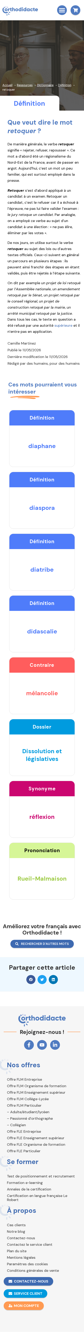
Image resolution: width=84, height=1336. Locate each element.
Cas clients (16, 1225)
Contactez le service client (29, 1244)
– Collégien (16, 1125)
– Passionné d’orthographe (30, 1118)
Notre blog (16, 1231)
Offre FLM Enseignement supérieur (36, 1092)
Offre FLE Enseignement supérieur (35, 1138)
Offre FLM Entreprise (24, 1079)
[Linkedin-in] (55, 1045)
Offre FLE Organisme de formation (36, 1144)
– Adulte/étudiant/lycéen (28, 1112)
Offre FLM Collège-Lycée (28, 1099)
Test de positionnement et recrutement (41, 1176)
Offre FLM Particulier (24, 1105)
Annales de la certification (29, 1189)
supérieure (63, 325)
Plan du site (17, 1251)
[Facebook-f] (29, 1045)
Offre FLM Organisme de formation (36, 1086)
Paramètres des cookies (27, 1264)
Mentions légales (21, 1257)
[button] (62, 10)
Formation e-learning (25, 1182)
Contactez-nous (21, 1238)
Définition (29, 103)
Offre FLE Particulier (24, 1151)
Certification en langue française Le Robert (37, 1197)
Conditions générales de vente (33, 1270)
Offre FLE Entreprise (24, 1131)
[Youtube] (42, 1045)
